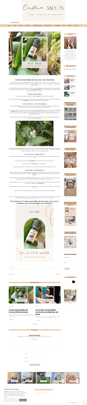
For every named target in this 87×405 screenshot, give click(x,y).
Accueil (9, 25)
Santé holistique (57, 25)
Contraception (27, 25)
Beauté (14, 25)
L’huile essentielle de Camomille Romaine (18, 311)
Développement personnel (37, 25)
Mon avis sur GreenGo (73, 93)
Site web (26, 361)
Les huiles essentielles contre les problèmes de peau (47, 312)
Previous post (11, 274)
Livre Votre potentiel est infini (73, 86)
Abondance (69, 25)
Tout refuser (15, 400)
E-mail (26, 357)
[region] (15, 395)
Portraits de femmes (48, 25)
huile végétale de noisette (49, 179)
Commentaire (35, 339)
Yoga (63, 25)
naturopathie (39, 90)
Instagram (41, 83)
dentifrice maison (22, 182)
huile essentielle (27, 269)
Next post (58, 274)
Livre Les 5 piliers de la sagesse (72, 80)
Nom (26, 353)
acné (13, 269)
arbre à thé (16, 269)
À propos (76, 25)
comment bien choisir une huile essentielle (45, 197)
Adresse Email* (67, 257)
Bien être (20, 25)
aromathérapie (26, 83)
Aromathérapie (34, 77)
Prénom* (66, 262)
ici (21, 197)
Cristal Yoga (45, 392)
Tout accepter (23, 400)
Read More (12, 319)
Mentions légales (37, 392)
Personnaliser (7, 400)
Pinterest (48, 203)
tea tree (31, 269)
